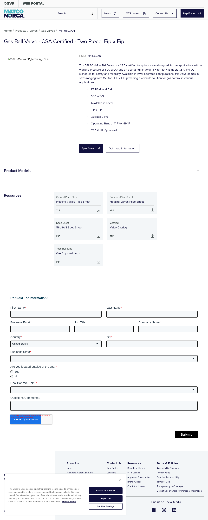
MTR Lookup (133, 13)
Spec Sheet (88, 148)
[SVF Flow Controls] (9, 4)
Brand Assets (134, 481)
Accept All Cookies (105, 490)
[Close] (120, 480)
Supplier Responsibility (168, 477)
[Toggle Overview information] (196, 170)
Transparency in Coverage (170, 486)
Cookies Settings (105, 506)
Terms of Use (163, 481)
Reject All (105, 498)
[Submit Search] (91, 13)
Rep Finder (189, 13)
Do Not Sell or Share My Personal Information (179, 491)
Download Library (136, 468)
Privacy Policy (163, 472)
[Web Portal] (33, 4)
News (107, 13)
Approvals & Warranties (138, 477)
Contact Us (162, 13)
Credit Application (136, 486)
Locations (111, 472)
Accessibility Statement (168, 468)
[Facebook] (153, 512)
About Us (73, 463)
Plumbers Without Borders (80, 472)
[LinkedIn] (174, 512)
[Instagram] (164, 512)
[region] (65, 494)
